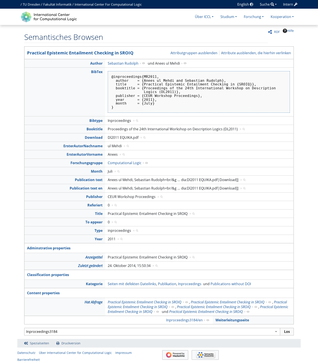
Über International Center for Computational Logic (75, 353)
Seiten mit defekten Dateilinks (132, 283)
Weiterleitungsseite (232, 320)
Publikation (167, 283)
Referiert (95, 205)
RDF (277, 32)
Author (96, 63)
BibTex (97, 71)
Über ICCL (203, 16)
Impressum (123, 353)
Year (99, 239)
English (243, 4)
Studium (227, 16)
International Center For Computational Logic (108, 4)
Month (97, 171)
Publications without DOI (230, 283)
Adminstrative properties (49, 248)
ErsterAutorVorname (85, 154)
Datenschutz (26, 353)
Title (99, 213)
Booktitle (95, 129)
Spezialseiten (39, 343)
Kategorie (94, 283)
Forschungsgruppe (87, 162)
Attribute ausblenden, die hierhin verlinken (256, 52)
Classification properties (48, 274)
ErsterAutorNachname (83, 146)
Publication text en (86, 188)
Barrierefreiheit (28, 360)
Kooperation (281, 16)
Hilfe (290, 31)
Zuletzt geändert (90, 265)
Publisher (94, 196)
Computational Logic (124, 162)
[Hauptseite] (50, 16)
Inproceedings (189, 283)
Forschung (252, 16)
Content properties (43, 293)
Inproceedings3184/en (184, 320)
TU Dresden (31, 4)
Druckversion (70, 343)
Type (99, 230)
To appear (94, 222)
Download (94, 137)
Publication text (89, 179)
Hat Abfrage (94, 302)
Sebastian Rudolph (123, 63)
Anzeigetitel (94, 257)
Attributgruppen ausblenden (193, 52)
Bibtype (96, 120)
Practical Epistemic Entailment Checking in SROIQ (80, 53)
